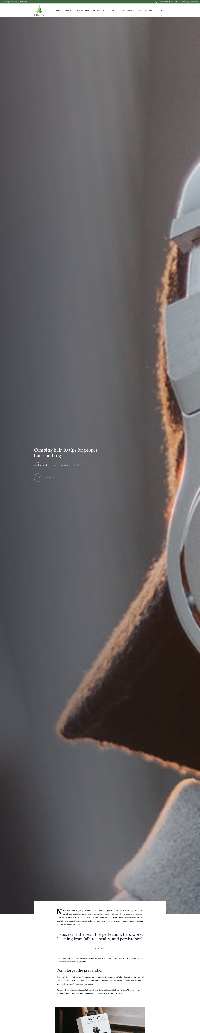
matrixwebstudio (41, 465)
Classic (77, 465)
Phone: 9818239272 (166, 2)
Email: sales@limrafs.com (188, 2)
